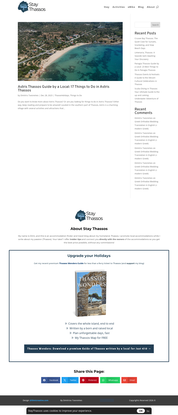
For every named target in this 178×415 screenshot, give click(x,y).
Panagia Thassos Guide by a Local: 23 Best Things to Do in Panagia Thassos (147, 67)
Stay (106, 6)
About (151, 6)
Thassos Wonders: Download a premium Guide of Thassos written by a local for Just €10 (87, 348)
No (148, 410)
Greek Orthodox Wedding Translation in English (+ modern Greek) (146, 125)
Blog (141, 6)
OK (141, 410)
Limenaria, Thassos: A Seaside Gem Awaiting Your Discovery (145, 56)
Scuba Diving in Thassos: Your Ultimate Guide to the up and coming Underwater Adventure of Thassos (147, 95)
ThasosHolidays (62, 95)
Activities (119, 6)
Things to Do (76, 95)
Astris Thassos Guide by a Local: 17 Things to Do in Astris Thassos (63, 89)
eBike (131, 6)
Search (155, 25)
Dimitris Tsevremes (30, 95)
